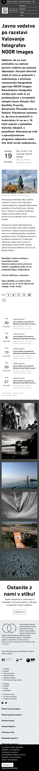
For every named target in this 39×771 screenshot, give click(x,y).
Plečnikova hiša (8, 732)
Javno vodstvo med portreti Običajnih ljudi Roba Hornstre (24, 323)
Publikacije (7, 690)
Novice (22, 12)
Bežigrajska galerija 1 (10, 738)
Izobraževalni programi (25, 1)
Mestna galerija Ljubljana (12, 715)
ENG (33, 1)
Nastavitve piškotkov (10, 768)
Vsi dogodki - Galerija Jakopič (13, 393)
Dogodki (22, 9)
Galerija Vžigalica (8, 726)
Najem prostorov (9, 673)
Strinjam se (7, 765)
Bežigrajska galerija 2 (10, 744)
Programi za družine (10, 697)
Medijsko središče (9, 678)
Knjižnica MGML (8, 675)
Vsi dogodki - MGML (10, 395)
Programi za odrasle (10, 699)
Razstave (23, 6)
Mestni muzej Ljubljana (11, 709)
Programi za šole (9, 694)
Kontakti (15, 1)
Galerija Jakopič (8, 721)
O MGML (9, 1)
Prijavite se (19, 612)
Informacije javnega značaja (12, 680)
